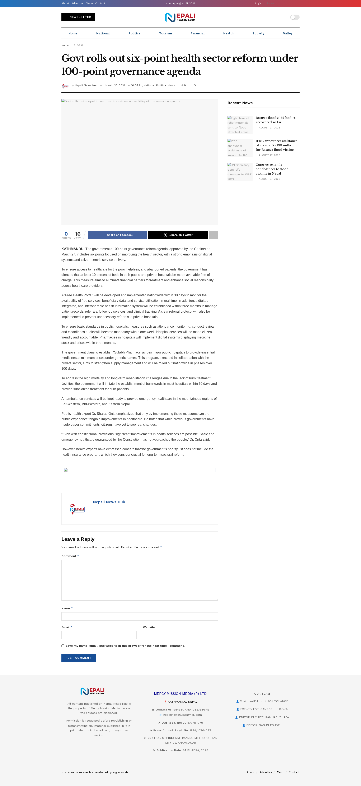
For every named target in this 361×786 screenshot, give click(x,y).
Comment (70, 556)
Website (149, 627)
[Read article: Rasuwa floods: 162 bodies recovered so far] (240, 125)
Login (258, 3)
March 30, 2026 (115, 85)
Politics (134, 33)
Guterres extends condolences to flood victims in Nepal (272, 169)
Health (228, 33)
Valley (287, 33)
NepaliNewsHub (81, 772)
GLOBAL (79, 45)
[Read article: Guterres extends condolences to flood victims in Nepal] (240, 172)
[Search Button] (297, 3)
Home (73, 33)
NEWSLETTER (80, 17)
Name (67, 608)
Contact (100, 3)
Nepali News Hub (86, 85)
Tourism (165, 33)
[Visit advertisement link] (139, 477)
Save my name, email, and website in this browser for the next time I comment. (125, 645)
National (103, 33)
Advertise (77, 3)
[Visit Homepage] (180, 17)
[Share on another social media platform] (213, 235)
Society (258, 33)
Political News (165, 85)
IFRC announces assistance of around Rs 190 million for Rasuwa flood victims (276, 145)
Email (67, 627)
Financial (198, 33)
